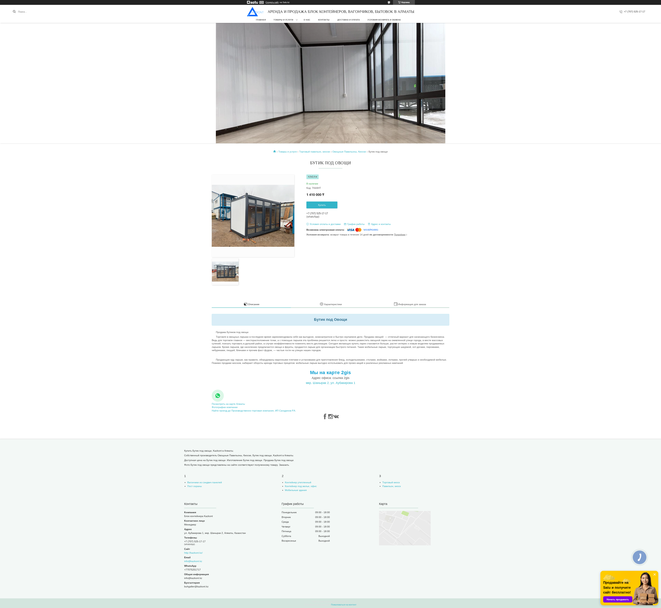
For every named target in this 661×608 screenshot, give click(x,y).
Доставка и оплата (348, 20)
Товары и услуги (283, 20)
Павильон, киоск (391, 486)
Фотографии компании (225, 407)
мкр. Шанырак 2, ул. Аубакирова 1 (330, 383)
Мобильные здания (296, 490)
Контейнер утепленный (298, 482)
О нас (307, 20)
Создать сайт (272, 2)
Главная (261, 20)
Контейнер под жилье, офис (301, 486)
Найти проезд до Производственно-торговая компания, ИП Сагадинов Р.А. (254, 410)
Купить (322, 205)
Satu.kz (345, 601)
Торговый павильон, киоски (314, 151)
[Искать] (14, 11)
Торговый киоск (391, 482)
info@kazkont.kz (193, 561)
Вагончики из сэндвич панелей (204, 482)
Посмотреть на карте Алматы (228, 404)
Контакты (324, 20)
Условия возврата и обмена (384, 20)
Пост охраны (194, 486)
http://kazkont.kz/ (193, 552)
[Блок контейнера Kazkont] (255, 12)
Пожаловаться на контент (343, 605)
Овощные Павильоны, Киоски (349, 151)
